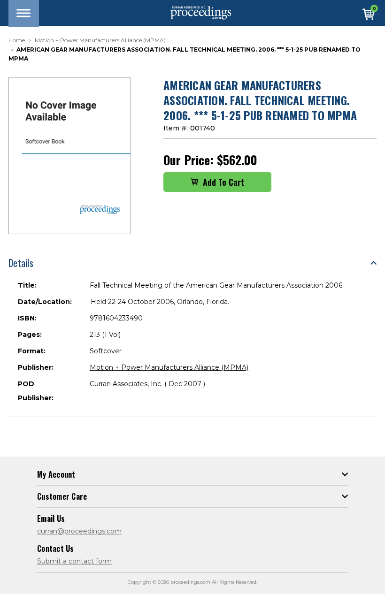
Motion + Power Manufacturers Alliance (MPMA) (169, 367)
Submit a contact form (74, 561)
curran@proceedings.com (79, 531)
